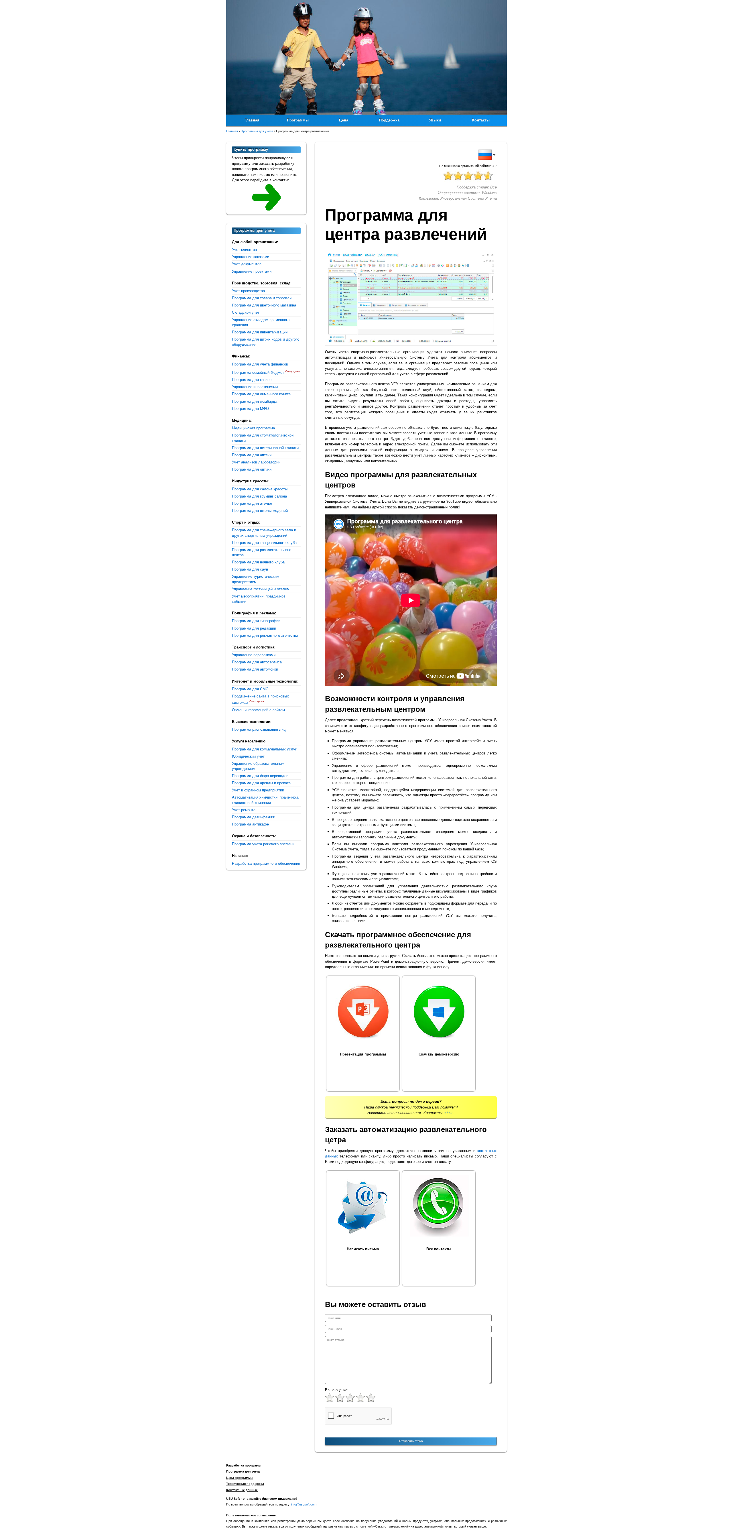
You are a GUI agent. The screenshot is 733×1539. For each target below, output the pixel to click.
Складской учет (245, 312)
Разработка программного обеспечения (266, 863)
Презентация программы (363, 1054)
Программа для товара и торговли (261, 298)
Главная (252, 120)
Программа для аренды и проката (261, 783)
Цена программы (239, 1477)
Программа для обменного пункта (261, 394)
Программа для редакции (254, 628)
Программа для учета (243, 1471)
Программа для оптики (251, 469)
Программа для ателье (252, 503)
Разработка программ (243, 1465)
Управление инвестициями (255, 387)
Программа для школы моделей (260, 510)
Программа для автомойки (255, 669)
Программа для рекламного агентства (265, 635)
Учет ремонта (243, 810)
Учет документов (246, 264)
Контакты (481, 120)
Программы (298, 120)
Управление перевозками (253, 655)
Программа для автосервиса (257, 662)
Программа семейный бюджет (258, 372)
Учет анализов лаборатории (256, 462)
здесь (449, 1112)
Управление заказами (250, 257)
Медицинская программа (253, 428)
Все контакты (438, 1249)
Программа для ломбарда (254, 401)
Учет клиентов (244, 249)
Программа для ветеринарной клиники (265, 448)
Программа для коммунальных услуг (264, 749)
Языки (435, 120)
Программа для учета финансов (260, 364)
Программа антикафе (250, 824)
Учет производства (248, 291)
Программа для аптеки (251, 455)
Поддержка (389, 120)
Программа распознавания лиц (258, 729)
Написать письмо (363, 1249)
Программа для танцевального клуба (264, 542)
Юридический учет (248, 756)
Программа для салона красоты (259, 489)
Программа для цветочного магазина (264, 305)
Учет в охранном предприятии (258, 790)
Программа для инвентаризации (259, 332)
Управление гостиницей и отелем (260, 589)
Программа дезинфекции (253, 817)
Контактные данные (242, 1490)
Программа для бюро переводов (260, 776)
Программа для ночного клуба (258, 562)
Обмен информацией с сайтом (258, 710)
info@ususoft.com (303, 1504)
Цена (343, 120)
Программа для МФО (250, 408)
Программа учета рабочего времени (263, 844)
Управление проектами (251, 271)
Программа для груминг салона (259, 496)
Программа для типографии (256, 621)
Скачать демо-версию (439, 1054)
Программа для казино (251, 380)
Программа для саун (250, 569)
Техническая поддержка (245, 1483)
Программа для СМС (250, 689)
